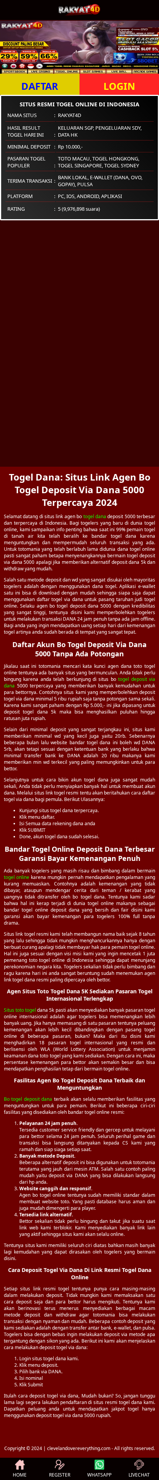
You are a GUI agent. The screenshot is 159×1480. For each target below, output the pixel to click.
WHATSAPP (99, 1475)
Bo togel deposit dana (28, 1099)
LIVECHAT (139, 1475)
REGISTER (59, 1475)
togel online (16, 877)
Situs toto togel (20, 1010)
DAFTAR (39, 85)
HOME (20, 1475)
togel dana (94, 516)
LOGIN (119, 85)
